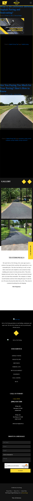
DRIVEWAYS (16, 363)
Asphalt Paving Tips (13, 44)
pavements (21, 138)
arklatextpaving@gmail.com (18, 423)
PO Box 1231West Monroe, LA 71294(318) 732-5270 (18, 417)
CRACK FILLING (16, 359)
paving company (14, 140)
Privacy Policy (9, 491)
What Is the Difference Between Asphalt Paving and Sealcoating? (16, 9)
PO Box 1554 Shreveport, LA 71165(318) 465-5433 (17, 408)
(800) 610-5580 (16, 402)
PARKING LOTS (16, 366)
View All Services (16, 498)
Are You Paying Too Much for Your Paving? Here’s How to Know (15, 88)
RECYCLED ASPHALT (16, 370)
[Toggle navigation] (31, 2)
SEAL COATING (16, 378)
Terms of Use (16, 491)
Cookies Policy (24, 491)
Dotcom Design (18, 15)
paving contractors (23, 140)
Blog (16, 381)
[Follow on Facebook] (16, 333)
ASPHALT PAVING (16, 355)
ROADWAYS (16, 374)
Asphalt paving (25, 44)
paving (25, 138)
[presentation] (24, 181)
